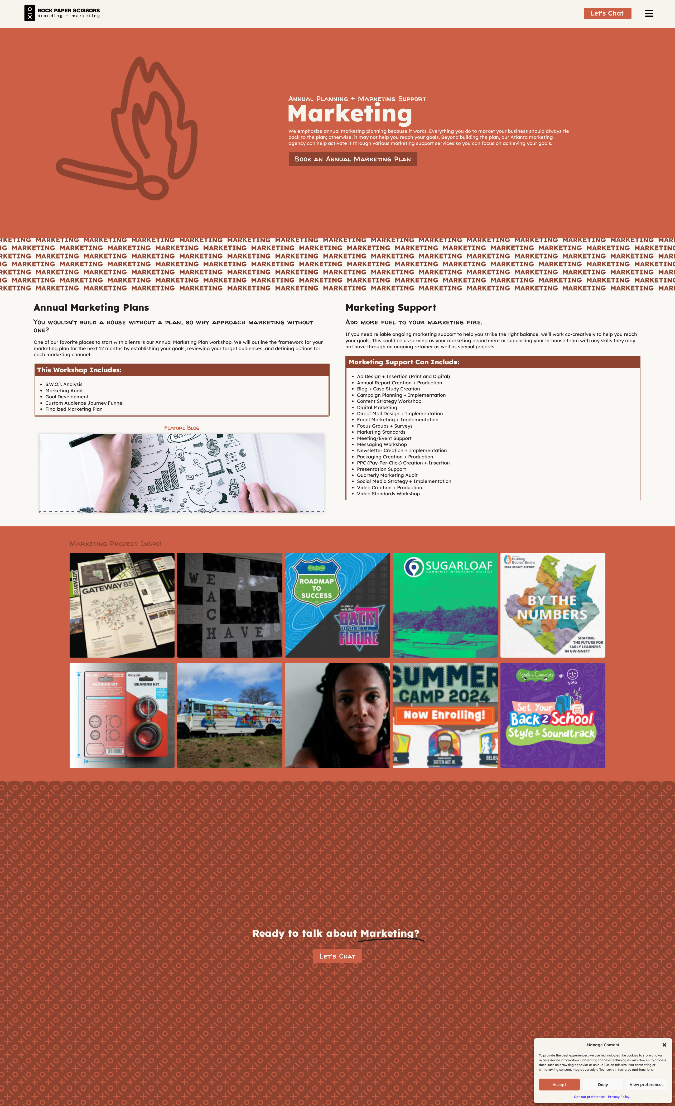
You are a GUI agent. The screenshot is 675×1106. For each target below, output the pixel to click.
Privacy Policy (618, 1097)
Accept (559, 1084)
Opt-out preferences (589, 1097)
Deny (603, 1084)
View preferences (646, 1084)
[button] (664, 1045)
